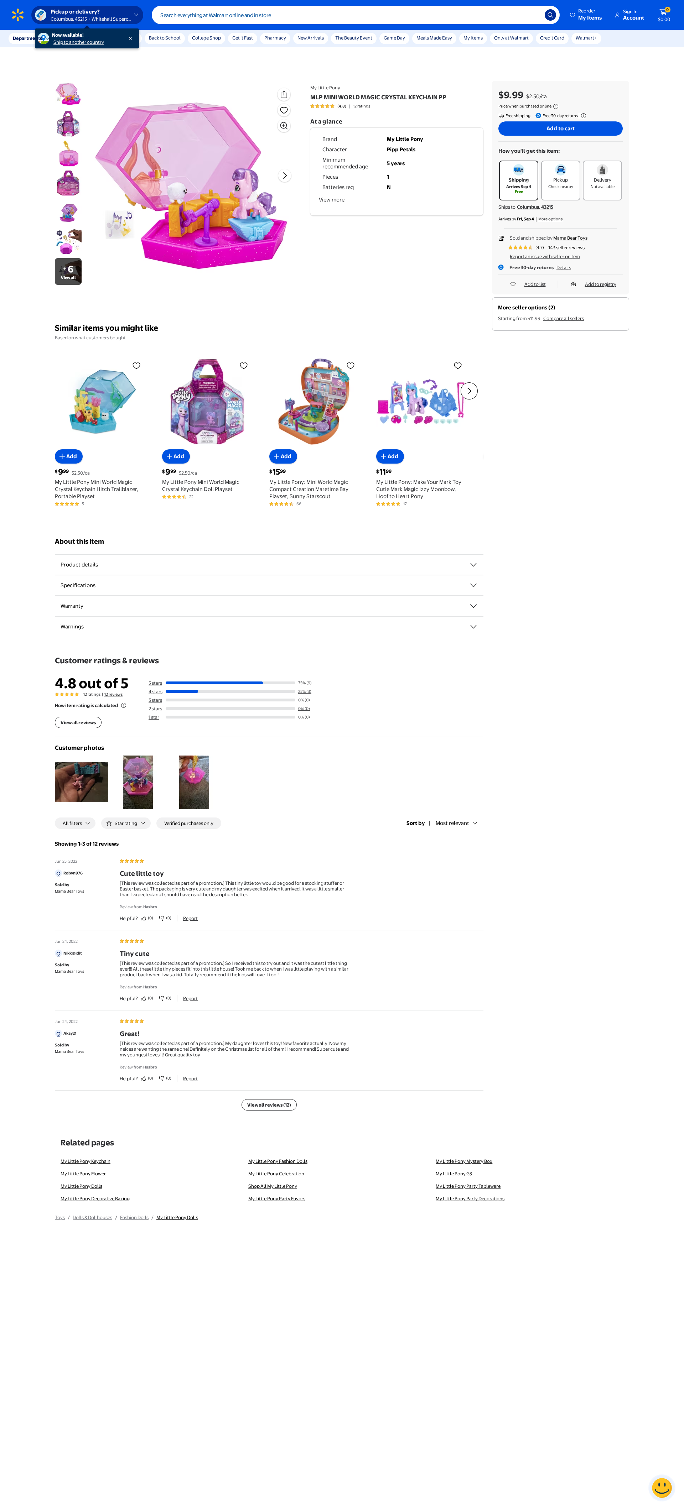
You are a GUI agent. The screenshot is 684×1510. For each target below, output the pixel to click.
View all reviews (78, 722)
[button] (586, 15)
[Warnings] (473, 626)
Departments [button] (27, 38)
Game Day (394, 38)
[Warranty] (473, 606)
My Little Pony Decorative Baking (95, 1198)
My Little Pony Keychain (85, 1161)
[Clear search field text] (534, 15)
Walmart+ (586, 38)
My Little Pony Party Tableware (468, 1186)
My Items (473, 38)
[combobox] (356, 15)
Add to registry (600, 284)
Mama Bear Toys (570, 238)
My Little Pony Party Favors (276, 1198)
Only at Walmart (511, 38)
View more (331, 199)
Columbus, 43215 (535, 207)
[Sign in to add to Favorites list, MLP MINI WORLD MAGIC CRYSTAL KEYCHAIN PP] (284, 110)
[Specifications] (473, 585)
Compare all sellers (563, 318)
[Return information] (582, 116)
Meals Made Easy (434, 38)
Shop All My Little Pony (272, 1186)
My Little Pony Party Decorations (470, 1198)
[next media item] (284, 175)
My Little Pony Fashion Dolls (277, 1161)
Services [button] (71, 38)
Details (563, 267)
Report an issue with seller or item (545, 256)
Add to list (535, 284)
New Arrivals (310, 38)
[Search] (550, 15)
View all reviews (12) (269, 1105)
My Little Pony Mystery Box (464, 1161)
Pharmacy (275, 38)
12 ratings (361, 106)
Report (190, 918)
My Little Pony (325, 87)
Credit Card (552, 38)
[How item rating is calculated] (123, 705)
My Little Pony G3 (454, 1173)
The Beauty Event (353, 38)
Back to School (165, 38)
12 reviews (113, 694)
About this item (79, 541)
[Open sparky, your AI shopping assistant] (662, 1488)
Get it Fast (242, 38)
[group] (340, 106)
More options (550, 218)
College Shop (206, 38)
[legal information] (556, 106)
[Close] (132, 38)
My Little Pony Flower (83, 1173)
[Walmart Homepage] (18, 15)
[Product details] (473, 564)
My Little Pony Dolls (81, 1186)
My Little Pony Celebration (276, 1173)
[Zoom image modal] (284, 125)
